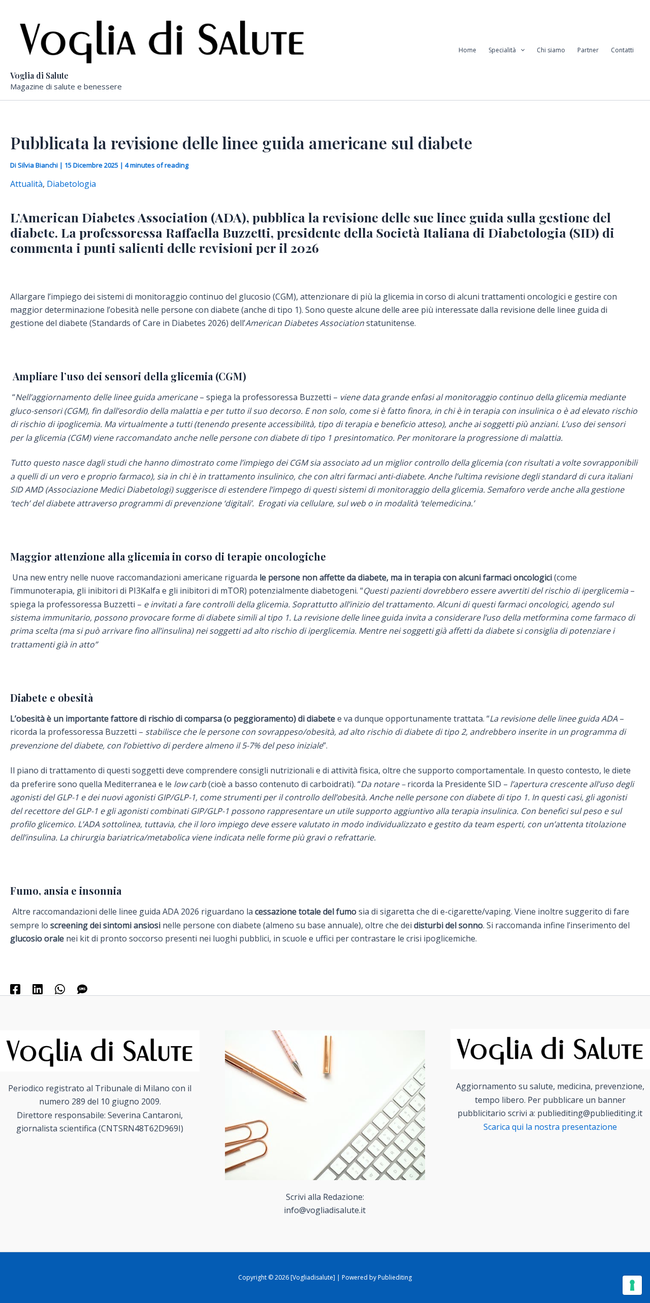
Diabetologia (71, 183)
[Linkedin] (37, 988)
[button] (520, 50)
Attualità (26, 183)
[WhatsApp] (60, 988)
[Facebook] (15, 988)
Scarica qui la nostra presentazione (550, 1126)
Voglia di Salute (39, 75)
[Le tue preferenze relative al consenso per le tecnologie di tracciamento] (632, 1285)
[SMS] (82, 988)
